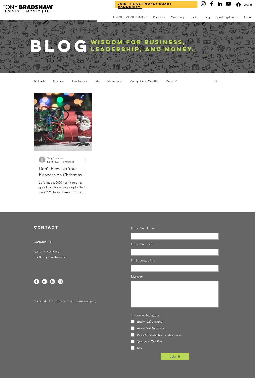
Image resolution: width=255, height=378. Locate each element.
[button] (248, 17)
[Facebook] (36, 281)
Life (97, 81)
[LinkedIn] (52, 281)
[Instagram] (60, 281)
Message (137, 276)
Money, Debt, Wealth (143, 81)
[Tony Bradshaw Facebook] (211, 4)
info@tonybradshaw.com (50, 257)
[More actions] (86, 159)
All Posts (39, 81)
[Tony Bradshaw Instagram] (203, 4)
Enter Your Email (142, 244)
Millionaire (114, 81)
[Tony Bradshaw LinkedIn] (220, 4)
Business (58, 81)
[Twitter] (44, 281)
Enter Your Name (142, 228)
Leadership (79, 81)
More (169, 81)
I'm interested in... (143, 260)
